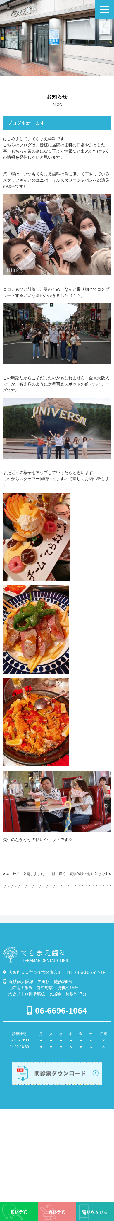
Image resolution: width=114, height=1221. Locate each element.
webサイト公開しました (25, 874)
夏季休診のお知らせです (89, 874)
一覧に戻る (57, 874)
